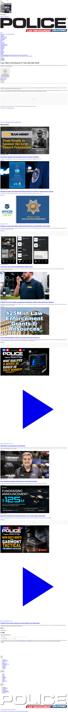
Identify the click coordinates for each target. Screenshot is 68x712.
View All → (2, 628)
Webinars (14, 0)
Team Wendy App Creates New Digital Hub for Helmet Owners (16, 266)
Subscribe (1, 16)
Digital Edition (6, 16)
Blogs (6, 55)
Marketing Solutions (5, 691)
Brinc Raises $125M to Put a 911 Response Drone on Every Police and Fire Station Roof (22, 515)
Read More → (2, 160)
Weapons (1, 53)
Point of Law (2, 42)
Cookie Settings (5, 688)
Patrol (1, 40)
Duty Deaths (5, 122)
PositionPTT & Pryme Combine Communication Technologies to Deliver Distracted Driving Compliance (27, 302)
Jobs (27, 55)
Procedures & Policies (3, 44)
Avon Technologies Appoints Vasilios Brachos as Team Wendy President (18, 481)
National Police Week (10, 122)
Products (20, 55)
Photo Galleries (23, 55)
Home (1, 60)
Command (4, 659)
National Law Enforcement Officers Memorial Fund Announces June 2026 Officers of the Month (25, 226)
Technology (2, 47)
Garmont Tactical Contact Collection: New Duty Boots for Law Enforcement (20, 623)
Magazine (8, 55)
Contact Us (4, 689)
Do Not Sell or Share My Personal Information (21, 711)
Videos (12, 0)
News (7, 0)
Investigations (2, 38)
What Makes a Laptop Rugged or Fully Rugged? (12, 445)
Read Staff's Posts (3, 78)
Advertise (3, 687)
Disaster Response (3, 36)
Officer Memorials (16, 122)
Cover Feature (4, 0)
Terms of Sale (11, 711)
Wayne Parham (6, 443)
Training (1, 49)
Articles (9, 0)
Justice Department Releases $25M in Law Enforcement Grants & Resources (20, 337)
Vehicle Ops (2, 51)
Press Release (4, 690)
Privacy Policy (2, 711)
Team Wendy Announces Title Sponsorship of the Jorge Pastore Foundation (19, 157)
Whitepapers (12, 55)
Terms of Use (7, 711)
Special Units (2, 46)
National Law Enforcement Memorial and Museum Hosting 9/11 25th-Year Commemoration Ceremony (26, 191)
